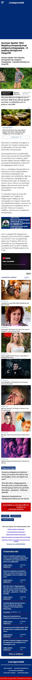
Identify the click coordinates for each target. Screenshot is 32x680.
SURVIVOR (5, 516)
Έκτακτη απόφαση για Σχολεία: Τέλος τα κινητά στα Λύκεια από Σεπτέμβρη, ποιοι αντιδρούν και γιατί (15, 475)
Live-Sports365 (16, 661)
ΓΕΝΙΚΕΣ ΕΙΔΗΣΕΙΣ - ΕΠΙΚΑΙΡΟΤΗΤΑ (7, 93)
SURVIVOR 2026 (16, 516)
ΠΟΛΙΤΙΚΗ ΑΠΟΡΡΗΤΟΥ (21, 668)
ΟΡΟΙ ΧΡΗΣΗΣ (8, 668)
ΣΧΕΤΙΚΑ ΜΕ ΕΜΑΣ (22, 673)
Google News (11, 507)
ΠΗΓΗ (28, 273)
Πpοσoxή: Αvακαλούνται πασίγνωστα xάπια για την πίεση (15, 497)
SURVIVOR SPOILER (8, 519)
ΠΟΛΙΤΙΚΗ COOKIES (9, 673)
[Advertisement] (16, 22)
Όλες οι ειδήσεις (16, 654)
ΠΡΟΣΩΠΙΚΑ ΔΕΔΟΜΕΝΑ (16, 670)
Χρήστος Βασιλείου (17, 93)
